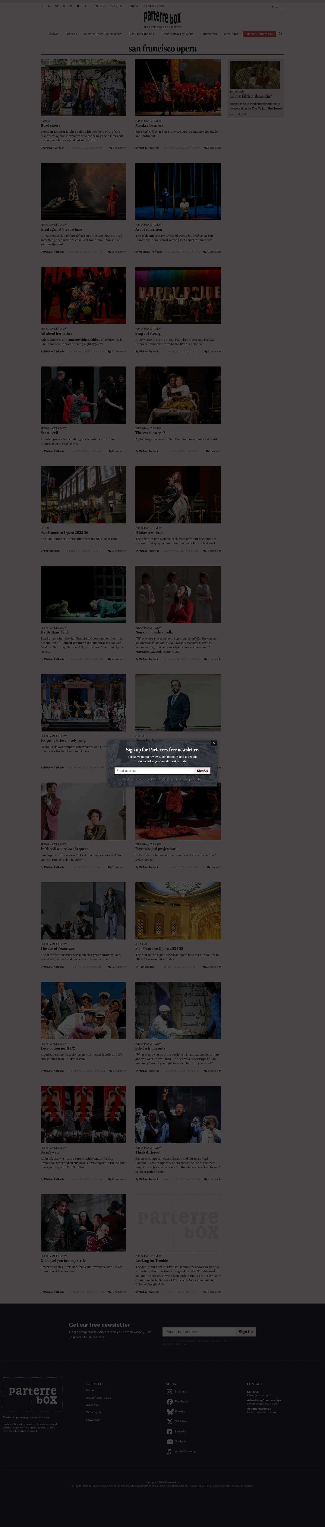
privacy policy (195, 779)
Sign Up (202, 771)
